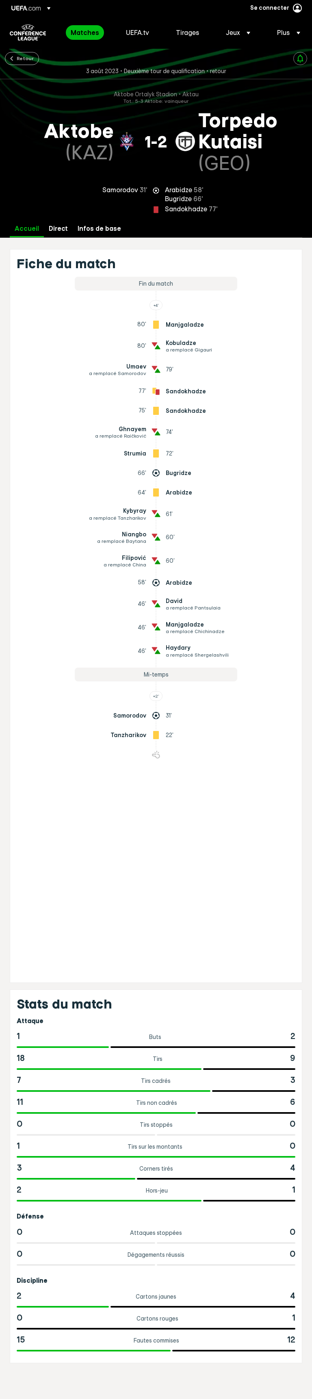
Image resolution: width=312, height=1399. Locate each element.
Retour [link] (25, 58)
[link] (84, 32)
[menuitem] (88, 32)
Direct (58, 228)
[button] (238, 32)
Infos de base (99, 228)
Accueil (27, 228)
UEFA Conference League (28, 32)
